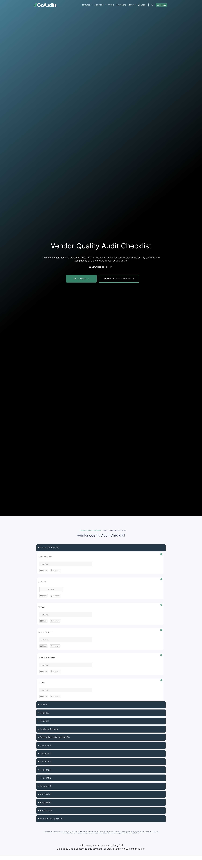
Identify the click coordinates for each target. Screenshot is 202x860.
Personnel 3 (45, 786)
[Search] (152, 5)
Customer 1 (45, 745)
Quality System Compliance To (55, 737)
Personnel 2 (45, 778)
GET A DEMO (161, 5)
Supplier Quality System (51, 818)
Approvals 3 (46, 810)
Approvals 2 (46, 802)
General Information (49, 547)
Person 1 (44, 704)
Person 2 (44, 713)
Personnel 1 (45, 770)
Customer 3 (45, 761)
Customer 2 (45, 753)
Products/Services (49, 729)
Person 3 (44, 721)
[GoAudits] (45, 5)
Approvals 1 (45, 794)
